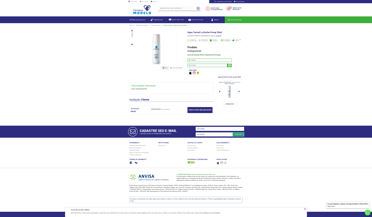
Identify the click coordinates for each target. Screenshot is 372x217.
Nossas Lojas (144, 1)
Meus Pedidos (133, 1)
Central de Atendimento (223, 150)
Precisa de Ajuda (240, 1)
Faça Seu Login (191, 145)
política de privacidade (211, 213)
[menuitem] (131, 25)
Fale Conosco (220, 145)
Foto (165, 68)
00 (230, 7)
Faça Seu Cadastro (192, 148)
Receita (155, 1)
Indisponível (229, 104)
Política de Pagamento (135, 155)
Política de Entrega (134, 150)
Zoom (177, 68)
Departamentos (138, 20)
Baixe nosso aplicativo (135, 148)
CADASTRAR (238, 134)
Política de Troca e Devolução (137, 145)
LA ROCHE (218, 36)
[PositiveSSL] (191, 162)
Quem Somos (162, 145)
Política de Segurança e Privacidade (139, 152)
